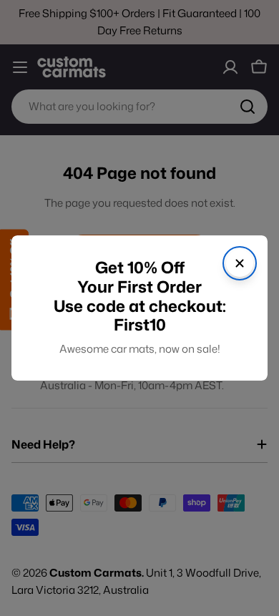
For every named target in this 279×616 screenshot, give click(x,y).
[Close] (239, 263)
